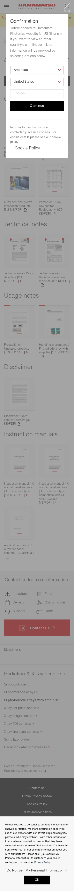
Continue (37, 106)
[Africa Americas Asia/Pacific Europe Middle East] (37, 70)
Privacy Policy (42, 862)
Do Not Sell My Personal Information (35, 870)
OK (37, 879)
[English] (37, 93)
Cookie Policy (27, 148)
